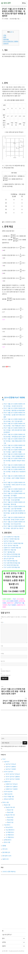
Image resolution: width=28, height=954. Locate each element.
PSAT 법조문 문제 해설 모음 (11, 565)
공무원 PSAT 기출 (19, 603)
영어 (3, 938)
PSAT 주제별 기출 (9, 796)
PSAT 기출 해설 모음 (9, 552)
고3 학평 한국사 (10, 832)
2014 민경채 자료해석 (12, 601)
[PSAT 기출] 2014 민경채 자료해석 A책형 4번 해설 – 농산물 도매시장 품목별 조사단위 (15, 513)
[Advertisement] (14, 26)
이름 (2, 645)
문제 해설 (6, 39)
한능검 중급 (10, 820)
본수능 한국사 (9, 827)
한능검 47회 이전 (10, 815)
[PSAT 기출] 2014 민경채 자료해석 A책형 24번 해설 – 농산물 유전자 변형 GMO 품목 (14, 415)
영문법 (4, 845)
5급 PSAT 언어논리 (11, 764)
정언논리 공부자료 (9, 799)
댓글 (2, 622)
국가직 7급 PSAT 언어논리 (13, 774)
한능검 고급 (10, 822)
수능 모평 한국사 (10, 829)
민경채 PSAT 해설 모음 (10, 549)
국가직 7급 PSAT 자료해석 (13, 779)
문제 (4, 37)
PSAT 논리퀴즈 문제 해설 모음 (12, 567)
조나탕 (6, 18)
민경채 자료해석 (6, 599)
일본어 (4, 946)
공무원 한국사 (7, 839)
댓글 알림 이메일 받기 (5, 671)
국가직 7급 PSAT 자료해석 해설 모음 (13, 543)
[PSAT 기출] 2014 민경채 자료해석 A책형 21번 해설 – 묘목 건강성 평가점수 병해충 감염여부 (14, 430)
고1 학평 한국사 (10, 837)
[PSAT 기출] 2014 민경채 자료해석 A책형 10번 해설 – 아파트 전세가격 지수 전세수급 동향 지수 (14, 484)
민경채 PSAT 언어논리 (12, 784)
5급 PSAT (6, 761)
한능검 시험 (7, 805)
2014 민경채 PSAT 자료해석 (10, 41)
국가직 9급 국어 (8, 791)
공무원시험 (22, 601)
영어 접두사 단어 (6, 855)
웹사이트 (3, 661)
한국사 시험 (5, 802)
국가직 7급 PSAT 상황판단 (13, 776)
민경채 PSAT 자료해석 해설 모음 (12, 547)
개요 (4, 35)
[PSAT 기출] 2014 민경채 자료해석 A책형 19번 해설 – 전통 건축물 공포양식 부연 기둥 (14, 441)
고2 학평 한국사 (10, 834)
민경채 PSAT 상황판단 (12, 786)
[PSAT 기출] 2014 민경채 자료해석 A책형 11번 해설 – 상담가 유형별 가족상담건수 (14, 478)
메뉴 (25, 3)
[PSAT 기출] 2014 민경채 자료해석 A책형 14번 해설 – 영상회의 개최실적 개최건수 (14, 460)
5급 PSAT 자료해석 (11, 769)
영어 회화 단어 (6, 852)
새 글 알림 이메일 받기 (5, 675)
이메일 (2, 653)
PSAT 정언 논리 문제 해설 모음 (12, 556)
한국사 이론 (7, 842)
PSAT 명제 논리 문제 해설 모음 (12, 554)
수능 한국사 (7, 825)
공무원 (4, 942)
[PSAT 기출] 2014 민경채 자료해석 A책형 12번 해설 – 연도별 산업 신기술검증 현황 (14, 471)
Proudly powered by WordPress (16, 951)
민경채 (4, 603)
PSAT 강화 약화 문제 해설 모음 (12, 563)
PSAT (14, 599)
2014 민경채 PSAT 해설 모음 (11, 536)
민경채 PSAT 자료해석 (12, 789)
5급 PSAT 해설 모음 (9, 541)
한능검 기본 (10, 810)
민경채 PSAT (10, 603)
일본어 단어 (5, 859)
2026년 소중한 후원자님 (8, 871)
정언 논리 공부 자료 (9, 558)
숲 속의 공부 (6, 3)
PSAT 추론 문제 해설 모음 (10, 560)
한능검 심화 (10, 812)
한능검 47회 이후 (10, 807)
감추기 (11, 32)
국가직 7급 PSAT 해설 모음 (11, 545)
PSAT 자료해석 (12, 605)
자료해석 (4, 605)
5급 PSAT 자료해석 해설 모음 (11, 539)
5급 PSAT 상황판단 (11, 766)
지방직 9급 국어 (8, 794)
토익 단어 (4, 849)
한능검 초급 (10, 817)
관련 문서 (6, 43)
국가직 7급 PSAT (8, 771)
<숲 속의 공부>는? (7, 934)
